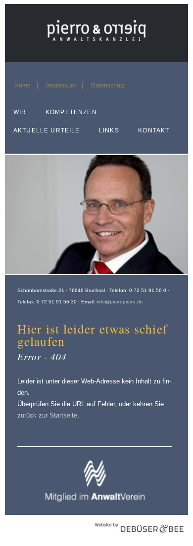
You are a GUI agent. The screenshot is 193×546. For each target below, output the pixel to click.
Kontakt (153, 130)
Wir (19, 112)
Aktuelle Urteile (46, 130)
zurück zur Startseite (47, 415)
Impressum (61, 85)
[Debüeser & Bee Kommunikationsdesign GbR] (139, 538)
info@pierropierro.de (119, 301)
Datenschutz (108, 85)
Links (109, 130)
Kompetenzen (71, 112)
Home (22, 85)
